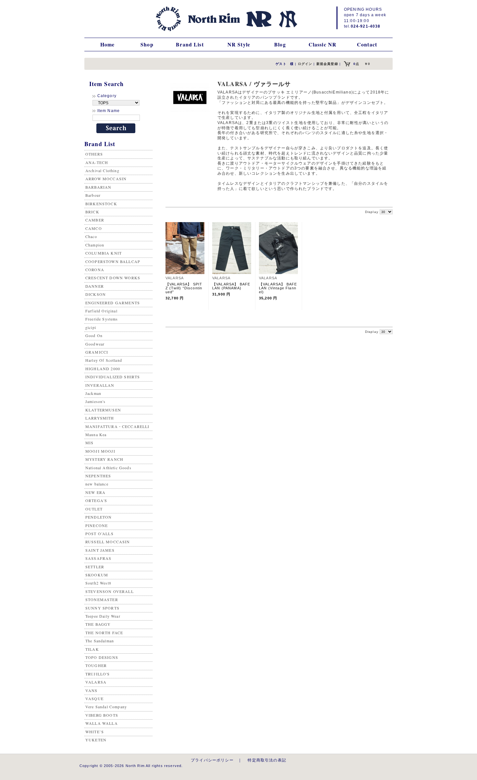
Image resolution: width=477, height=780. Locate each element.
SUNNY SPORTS (102, 607)
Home (107, 44)
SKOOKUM (96, 574)
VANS (91, 690)
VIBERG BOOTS (101, 715)
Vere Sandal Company (106, 706)
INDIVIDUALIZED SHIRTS (112, 376)
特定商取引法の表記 (267, 760)
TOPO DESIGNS (101, 657)
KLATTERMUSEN (103, 409)
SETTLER (94, 566)
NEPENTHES (98, 475)
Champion (94, 244)
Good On (94, 335)
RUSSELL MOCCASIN (107, 541)
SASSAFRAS (98, 558)
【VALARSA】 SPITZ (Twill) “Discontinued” (183, 288)
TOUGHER (96, 665)
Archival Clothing (102, 170)
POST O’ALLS (99, 533)
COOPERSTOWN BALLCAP (112, 261)
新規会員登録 (327, 64)
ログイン (305, 64)
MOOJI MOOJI (100, 451)
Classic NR (323, 44)
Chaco (91, 236)
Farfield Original (101, 310)
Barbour (93, 195)
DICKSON (95, 294)
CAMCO (93, 228)
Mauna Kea (95, 434)
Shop (147, 44)
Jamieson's (95, 401)
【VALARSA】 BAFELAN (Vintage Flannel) (278, 288)
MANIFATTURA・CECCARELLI (117, 426)
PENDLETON (98, 517)
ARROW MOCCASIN (106, 178)
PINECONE (96, 525)
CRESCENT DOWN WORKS (112, 277)
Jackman (93, 393)
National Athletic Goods (108, 467)
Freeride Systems (101, 318)
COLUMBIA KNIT (103, 253)
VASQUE (94, 698)
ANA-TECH (96, 162)
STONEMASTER (101, 599)
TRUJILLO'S (97, 673)
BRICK (92, 211)
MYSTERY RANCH (104, 459)
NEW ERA (95, 492)
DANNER (94, 286)
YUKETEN (95, 739)
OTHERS (94, 154)
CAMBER (94, 219)
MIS (89, 442)
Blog (280, 44)
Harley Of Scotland (103, 360)
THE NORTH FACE (104, 632)
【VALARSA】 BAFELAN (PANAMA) (231, 286)
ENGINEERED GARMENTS (112, 302)
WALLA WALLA (101, 723)
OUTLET (94, 508)
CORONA (94, 269)
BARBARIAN (98, 187)
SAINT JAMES (100, 550)
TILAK (92, 649)
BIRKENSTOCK (101, 203)
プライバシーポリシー (212, 760)
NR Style (238, 44)
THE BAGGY (98, 624)
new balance (96, 483)
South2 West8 (98, 582)
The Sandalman (99, 640)
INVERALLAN (100, 385)
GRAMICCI (96, 352)
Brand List (190, 44)
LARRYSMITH (99, 418)
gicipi (90, 327)
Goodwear (94, 343)
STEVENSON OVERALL (109, 591)
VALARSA (95, 682)
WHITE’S (94, 731)
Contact (367, 44)
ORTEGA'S (96, 500)
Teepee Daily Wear (102, 616)
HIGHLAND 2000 (102, 368)
